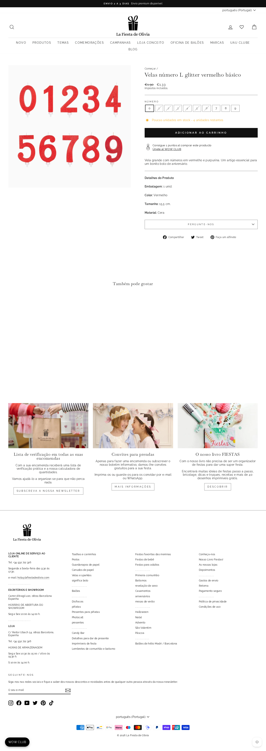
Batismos (141, 580)
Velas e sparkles (82, 575)
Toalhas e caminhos (84, 554)
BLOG (133, 49)
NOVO (21, 42)
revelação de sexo (146, 585)
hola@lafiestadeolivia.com (33, 577)
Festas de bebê (144, 559)
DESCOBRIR (217, 486)
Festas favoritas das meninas (153, 554)
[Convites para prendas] (133, 425)
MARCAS (217, 42)
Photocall (77, 617)
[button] (12, 302)
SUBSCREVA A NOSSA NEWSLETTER (48, 490)
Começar (150, 68)
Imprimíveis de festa (84, 643)
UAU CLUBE (240, 42)
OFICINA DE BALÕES (187, 42)
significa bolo (80, 580)
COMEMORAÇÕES (89, 42)
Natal (138, 617)
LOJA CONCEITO (150, 42)
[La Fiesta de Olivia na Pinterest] (43, 702)
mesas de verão (145, 601)
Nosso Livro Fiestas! (211, 559)
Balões (76, 591)
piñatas (76, 606)
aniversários (142, 596)
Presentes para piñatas (86, 612)
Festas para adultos (147, 564)
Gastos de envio (208, 580)
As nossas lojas (208, 564)
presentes (78, 622)
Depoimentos (207, 570)
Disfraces (78, 601)
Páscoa (139, 633)
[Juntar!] (68, 690)
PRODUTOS (41, 42)
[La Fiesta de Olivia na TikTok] (51, 702)
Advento (140, 622)
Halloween (141, 612)
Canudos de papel (83, 570)
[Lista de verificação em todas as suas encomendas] (48, 425)
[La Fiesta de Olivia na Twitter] (35, 702)
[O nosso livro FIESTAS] (218, 425)
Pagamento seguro (210, 591)
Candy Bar (78, 633)
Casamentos (143, 591)
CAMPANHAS (120, 42)
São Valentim (143, 627)
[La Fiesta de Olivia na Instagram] (10, 702)
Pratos (76, 559)
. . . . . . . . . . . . (142, 638)
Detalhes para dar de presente (90, 638)
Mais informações (133, 486)
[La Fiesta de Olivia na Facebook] (18, 702)
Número (152, 101)
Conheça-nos (207, 554)
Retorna (203, 585)
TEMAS (63, 42)
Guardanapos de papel (86, 564)
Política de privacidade (213, 601)
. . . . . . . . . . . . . (79, 585)
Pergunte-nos (201, 224)
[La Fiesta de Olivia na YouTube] (27, 702)
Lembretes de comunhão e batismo (93, 648)
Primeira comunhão (147, 575)
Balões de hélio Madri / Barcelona (156, 643)
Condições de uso (210, 606)
